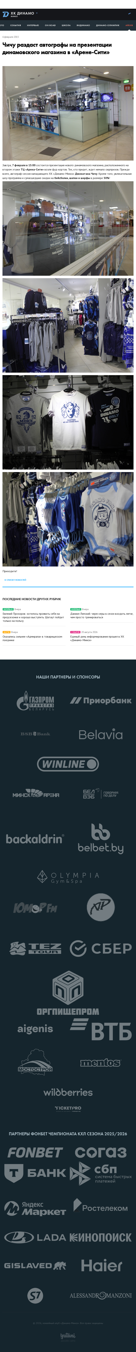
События (15, 25)
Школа (66, 25)
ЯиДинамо (83, 25)
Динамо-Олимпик (108, 25)
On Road (50, 25)
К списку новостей (15, 580)
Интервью (33, 25)
